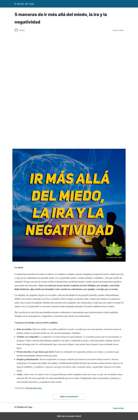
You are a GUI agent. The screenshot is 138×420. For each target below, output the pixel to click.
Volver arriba (118, 408)
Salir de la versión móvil (69, 416)
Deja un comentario (69, 396)
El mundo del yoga (33, 388)
